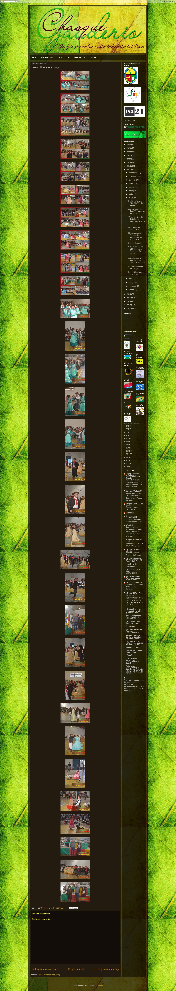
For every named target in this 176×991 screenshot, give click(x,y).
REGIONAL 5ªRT (80, 57)
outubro (132, 180)
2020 (129, 159)
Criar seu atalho (127, 338)
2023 (129, 148)
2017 (129, 170)
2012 (129, 308)
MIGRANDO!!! (131, 573)
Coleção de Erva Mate (133, 570)
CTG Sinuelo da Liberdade (132, 550)
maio (131, 198)
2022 (129, 152)
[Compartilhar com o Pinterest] (77, 908)
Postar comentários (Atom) (49, 975)
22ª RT (129, 457)
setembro (133, 183)
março (132, 282)
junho (131, 194)
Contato (93, 57)
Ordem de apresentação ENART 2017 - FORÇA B (134, 543)
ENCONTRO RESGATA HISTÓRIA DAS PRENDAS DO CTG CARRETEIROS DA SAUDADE (134, 600)
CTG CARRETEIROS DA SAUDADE (134, 593)
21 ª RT (129, 454)
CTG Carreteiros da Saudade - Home (134, 622)
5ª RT (68, 57)
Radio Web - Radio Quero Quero (134, 651)
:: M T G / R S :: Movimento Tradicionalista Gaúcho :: (132, 661)
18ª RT (129, 451)
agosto (132, 187)
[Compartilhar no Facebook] (75, 908)
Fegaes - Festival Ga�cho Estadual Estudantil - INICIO (134, 636)
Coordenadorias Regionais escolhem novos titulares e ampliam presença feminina (134, 531)
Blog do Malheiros (134, 540)
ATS (60, 57)
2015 (129, 298)
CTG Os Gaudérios (134, 582)
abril (131, 279)
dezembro (133, 173)
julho (131, 191)
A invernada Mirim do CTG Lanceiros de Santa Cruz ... (136, 211)
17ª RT (129, 448)
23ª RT (129, 460)
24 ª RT (129, 463)
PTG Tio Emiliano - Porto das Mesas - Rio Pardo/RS (134, 578)
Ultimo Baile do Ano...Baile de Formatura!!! (132, 564)
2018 (129, 166)
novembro (133, 176)
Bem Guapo (131, 626)
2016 (129, 294)
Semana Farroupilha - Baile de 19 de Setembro (134, 586)
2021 (129, 155)
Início (34, 57)
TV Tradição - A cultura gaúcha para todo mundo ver (134, 642)
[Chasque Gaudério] (124, 336)
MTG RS (129, 525)
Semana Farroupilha (47, 57)
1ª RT (128, 426)
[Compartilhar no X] (73, 908)
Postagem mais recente (44, 969)
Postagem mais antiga (107, 969)
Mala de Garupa (132, 647)
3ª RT (128, 429)
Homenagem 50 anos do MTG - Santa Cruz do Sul (136, 260)
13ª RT (129, 442)
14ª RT (129, 445)
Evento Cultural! (134, 243)
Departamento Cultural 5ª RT (132, 517)
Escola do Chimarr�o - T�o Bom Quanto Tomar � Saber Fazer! (134, 610)
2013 (129, 305)
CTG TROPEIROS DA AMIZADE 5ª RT (134, 559)
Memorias (130, 513)
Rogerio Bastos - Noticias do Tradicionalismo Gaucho (133, 476)
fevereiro (133, 286)
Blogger (100, 985)
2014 (129, 301)
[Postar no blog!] (72, 908)
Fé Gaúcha (130, 655)
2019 (129, 162)
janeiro (132, 290)
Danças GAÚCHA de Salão (134, 504)
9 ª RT (128, 438)
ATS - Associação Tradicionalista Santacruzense (133, 617)
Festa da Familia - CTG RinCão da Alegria (135, 203)
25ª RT (129, 467)
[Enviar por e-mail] (70, 908)
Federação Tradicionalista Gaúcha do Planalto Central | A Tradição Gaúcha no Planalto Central (134, 669)
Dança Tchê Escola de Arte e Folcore (134, 491)
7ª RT (128, 435)
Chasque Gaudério (128, 334)
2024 (129, 144)
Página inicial (76, 969)
